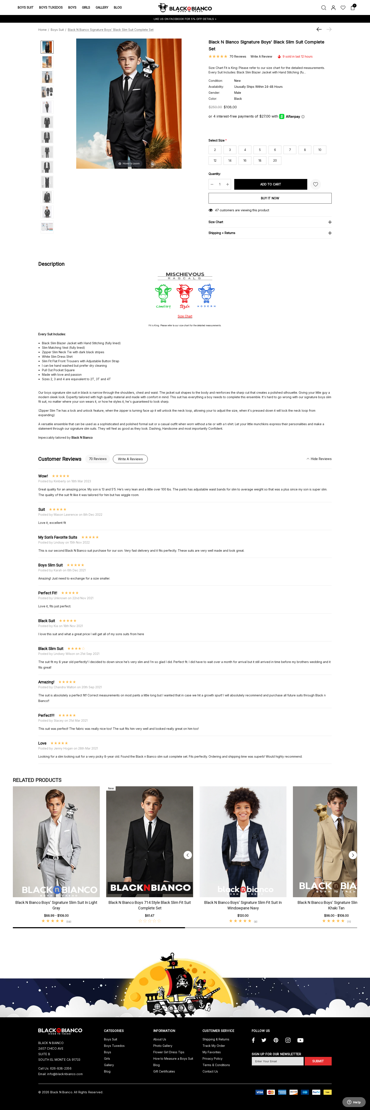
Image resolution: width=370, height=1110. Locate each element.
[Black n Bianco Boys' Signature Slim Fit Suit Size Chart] (47, 227)
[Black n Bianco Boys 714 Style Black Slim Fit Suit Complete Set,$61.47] (149, 841)
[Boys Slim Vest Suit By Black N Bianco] (47, 182)
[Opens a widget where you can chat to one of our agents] (354, 1102)
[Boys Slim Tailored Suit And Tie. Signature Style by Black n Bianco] (47, 107)
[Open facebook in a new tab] (253, 1040)
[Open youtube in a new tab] (300, 1040)
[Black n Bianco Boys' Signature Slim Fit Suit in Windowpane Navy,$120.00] (243, 841)
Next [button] (353, 855)
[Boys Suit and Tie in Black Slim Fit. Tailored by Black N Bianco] (47, 137)
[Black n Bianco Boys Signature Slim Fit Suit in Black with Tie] (47, 212)
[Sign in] (333, 7)
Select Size (218, 140)
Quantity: (215, 174)
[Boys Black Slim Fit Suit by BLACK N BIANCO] (47, 197)
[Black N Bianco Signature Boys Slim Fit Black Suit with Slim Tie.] (47, 152)
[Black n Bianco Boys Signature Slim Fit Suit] (47, 47)
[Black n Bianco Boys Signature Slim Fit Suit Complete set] (47, 77)
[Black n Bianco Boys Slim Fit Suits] (47, 122)
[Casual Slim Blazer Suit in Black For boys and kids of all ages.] (47, 167)
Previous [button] (188, 855)
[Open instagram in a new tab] (288, 1040)
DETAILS (209, 19)
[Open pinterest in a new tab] (276, 1040)
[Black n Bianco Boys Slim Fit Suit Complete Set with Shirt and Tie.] (47, 62)
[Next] (328, 29)
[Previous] (320, 29)
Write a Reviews (130, 459)
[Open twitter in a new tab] (264, 1040)
